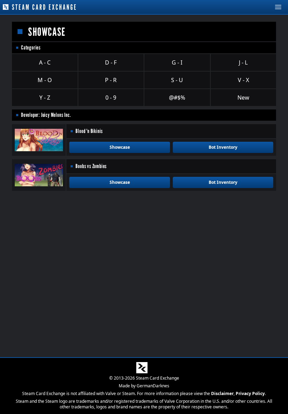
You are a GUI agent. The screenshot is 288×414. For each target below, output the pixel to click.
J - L (243, 62)
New (243, 97)
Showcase (120, 147)
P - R (111, 80)
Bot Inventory (223, 147)
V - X (243, 80)
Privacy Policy (250, 393)
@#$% (177, 97)
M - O (45, 80)
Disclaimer (222, 393)
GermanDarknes (153, 386)
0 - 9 (110, 97)
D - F (111, 62)
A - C (45, 62)
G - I (177, 62)
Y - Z (44, 97)
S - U (177, 80)
